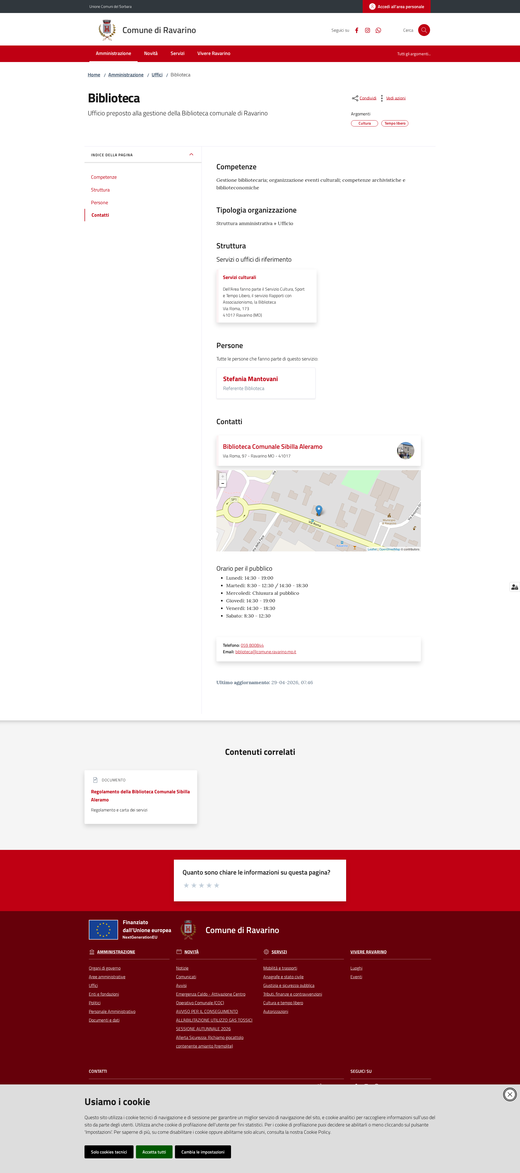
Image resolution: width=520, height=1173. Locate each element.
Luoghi (356, 968)
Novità (191, 952)
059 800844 (252, 645)
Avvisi (181, 985)
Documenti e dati (104, 1020)
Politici (94, 1002)
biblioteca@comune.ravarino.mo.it (265, 651)
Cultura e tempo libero (283, 1002)
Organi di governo (105, 968)
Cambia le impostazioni (203, 1152)
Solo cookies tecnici (109, 1152)
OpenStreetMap (389, 549)
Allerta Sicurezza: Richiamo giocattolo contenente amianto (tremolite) (209, 1041)
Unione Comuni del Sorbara (110, 6)
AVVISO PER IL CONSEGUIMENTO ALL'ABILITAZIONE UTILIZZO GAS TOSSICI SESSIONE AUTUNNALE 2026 (214, 1020)
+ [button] (222, 476)
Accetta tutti (154, 1152)
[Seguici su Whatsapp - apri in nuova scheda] (376, 30)
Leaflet (372, 549)
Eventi (356, 976)
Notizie (182, 968)
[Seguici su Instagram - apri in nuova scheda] (365, 30)
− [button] (222, 483)
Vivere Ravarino (368, 952)
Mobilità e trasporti (280, 968)
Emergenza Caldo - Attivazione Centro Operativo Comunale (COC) (210, 998)
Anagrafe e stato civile (283, 976)
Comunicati (186, 976)
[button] (424, 30)
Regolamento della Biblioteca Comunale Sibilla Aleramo (140, 795)
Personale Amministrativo (112, 1011)
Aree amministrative (107, 976)
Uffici (157, 74)
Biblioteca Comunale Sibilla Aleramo (273, 446)
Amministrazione (126, 74)
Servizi (279, 952)
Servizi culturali (239, 277)
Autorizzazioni (275, 1011)
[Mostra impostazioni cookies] (514, 587)
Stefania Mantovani (250, 378)
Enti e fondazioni (104, 994)
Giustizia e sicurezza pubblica (288, 985)
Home (94, 74)
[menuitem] (113, 54)
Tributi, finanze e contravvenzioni (292, 994)
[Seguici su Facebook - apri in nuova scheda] (354, 30)
